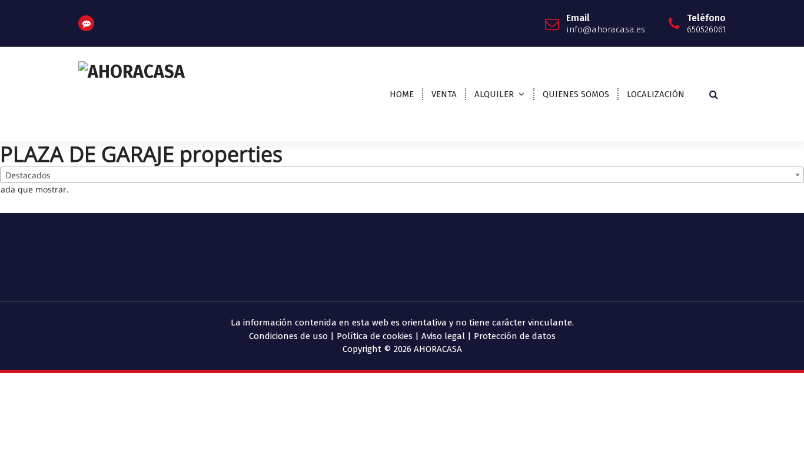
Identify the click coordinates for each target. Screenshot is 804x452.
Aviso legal (443, 336)
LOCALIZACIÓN (656, 94)
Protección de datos (515, 336)
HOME (402, 94)
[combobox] (402, 175)
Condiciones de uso (288, 336)
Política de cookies (375, 336)
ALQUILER (494, 94)
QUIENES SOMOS (576, 94)
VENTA (444, 94)
